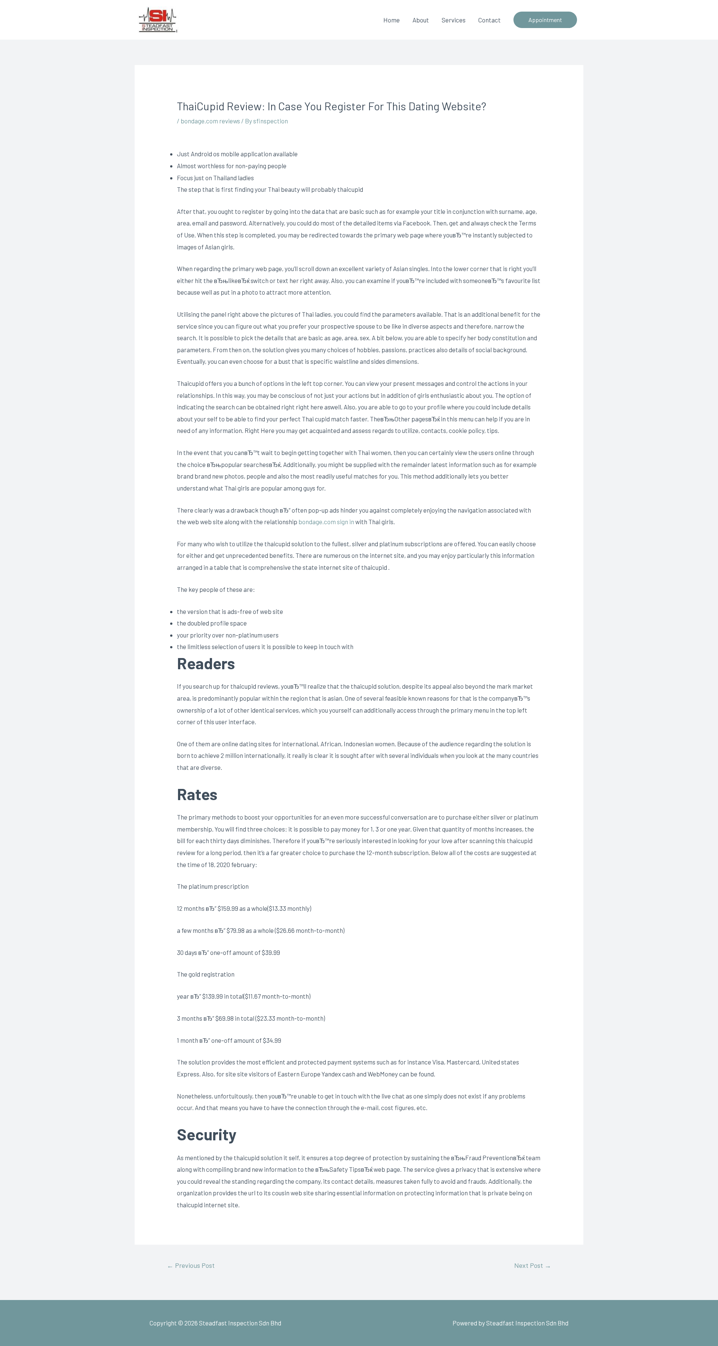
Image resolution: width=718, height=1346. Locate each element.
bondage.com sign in (326, 521)
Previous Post (191, 1265)
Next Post (532, 1265)
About (420, 20)
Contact (489, 20)
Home (391, 20)
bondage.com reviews (210, 121)
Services (454, 20)
